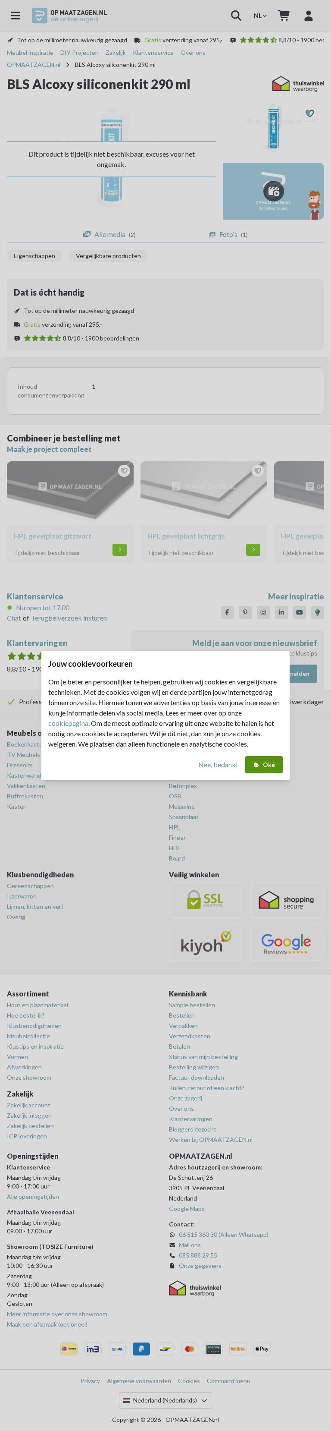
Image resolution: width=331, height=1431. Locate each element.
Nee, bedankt (218, 764)
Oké (269, 764)
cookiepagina (68, 723)
